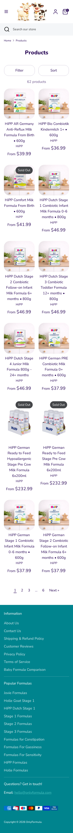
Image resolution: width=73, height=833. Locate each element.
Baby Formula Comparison (25, 669)
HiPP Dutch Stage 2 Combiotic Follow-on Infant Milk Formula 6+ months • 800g (19, 287)
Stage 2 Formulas (18, 723)
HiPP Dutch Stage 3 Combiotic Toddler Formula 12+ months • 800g (54, 287)
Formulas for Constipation (24, 739)
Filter (19, 70)
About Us (11, 623)
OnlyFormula (33, 822)
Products (21, 40)
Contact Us (12, 631)
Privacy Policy (14, 654)
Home (7, 40)
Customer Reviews (18, 646)
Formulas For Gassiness (23, 747)
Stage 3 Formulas (18, 731)
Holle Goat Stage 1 (19, 700)
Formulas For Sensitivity (22, 754)
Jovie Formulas (15, 693)
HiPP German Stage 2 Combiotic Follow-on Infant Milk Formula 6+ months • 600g (53, 546)
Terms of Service (17, 661)
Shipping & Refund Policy (24, 638)
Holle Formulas (16, 770)
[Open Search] (6, 29)
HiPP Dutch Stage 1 (19, 708)
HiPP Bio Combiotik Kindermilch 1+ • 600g (54, 129)
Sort (53, 70)
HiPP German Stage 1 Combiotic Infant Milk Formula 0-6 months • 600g (19, 546)
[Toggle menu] (6, 12)
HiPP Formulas (15, 762)
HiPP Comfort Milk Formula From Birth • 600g (19, 206)
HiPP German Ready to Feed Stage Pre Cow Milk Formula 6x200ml (54, 458)
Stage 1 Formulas (18, 716)
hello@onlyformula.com (32, 792)
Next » (54, 590)
